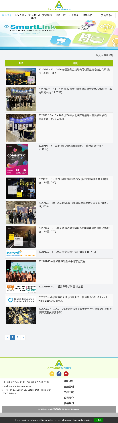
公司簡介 (74, 15)
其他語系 (106, 15)
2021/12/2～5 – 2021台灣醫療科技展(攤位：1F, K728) (68, 252)
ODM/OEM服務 (34, 16)
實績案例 (47, 15)
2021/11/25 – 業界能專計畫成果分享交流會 (62, 261)
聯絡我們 (87, 15)
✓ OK (99, 420)
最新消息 (7, 15)
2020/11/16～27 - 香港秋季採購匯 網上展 (61, 286)
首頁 (98, 55)
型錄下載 (61, 15)
